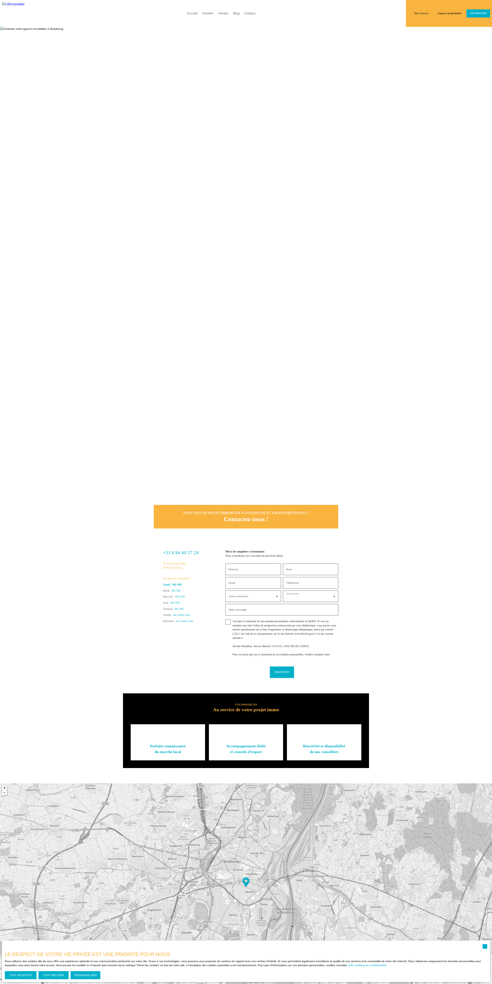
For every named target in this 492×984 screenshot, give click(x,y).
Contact (249, 13)
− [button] (4, 793)
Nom (289, 569)
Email (232, 582)
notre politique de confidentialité (367, 965)
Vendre (223, 13)
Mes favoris (421, 13)
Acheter (208, 13)
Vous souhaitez (292, 594)
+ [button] (4, 788)
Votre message (238, 609)
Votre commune (238, 596)
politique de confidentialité (247, 658)
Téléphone (292, 582)
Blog (236, 13)
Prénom (233, 569)
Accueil (192, 13)
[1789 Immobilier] (18, 13)
